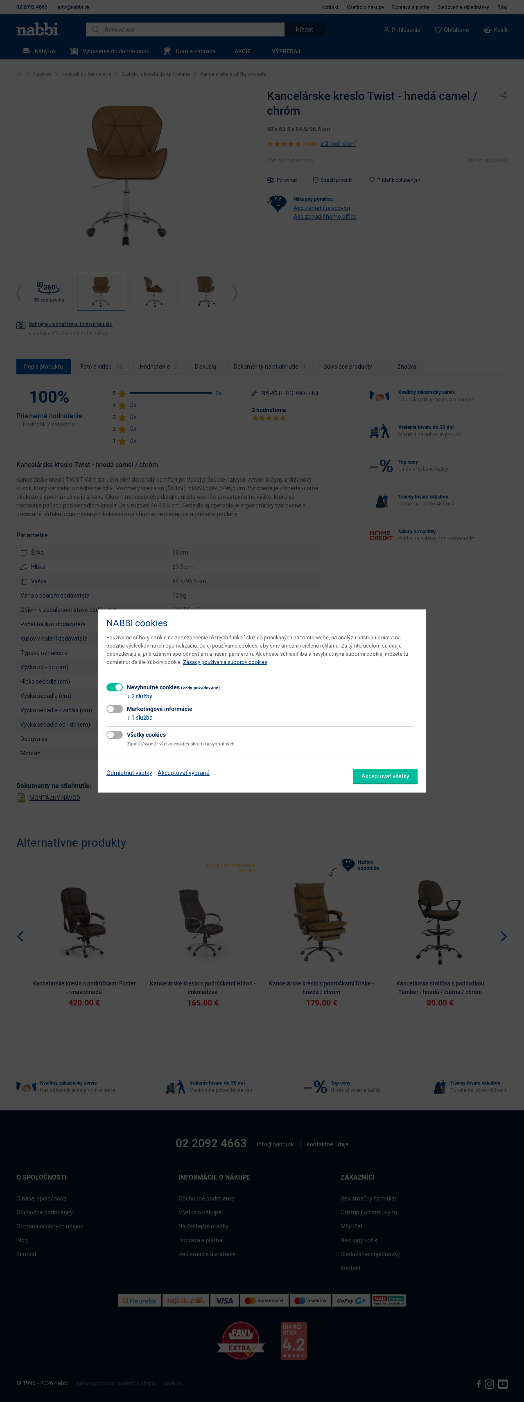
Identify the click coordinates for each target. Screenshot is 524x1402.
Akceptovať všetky (385, 776)
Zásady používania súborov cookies (225, 662)
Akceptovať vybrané (184, 773)
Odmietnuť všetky (129, 773)
